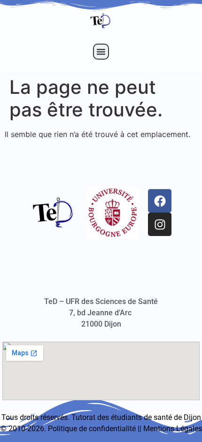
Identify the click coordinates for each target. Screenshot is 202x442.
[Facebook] (159, 201)
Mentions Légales (172, 428)
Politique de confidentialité (92, 428)
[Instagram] (159, 224)
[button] (101, 52)
